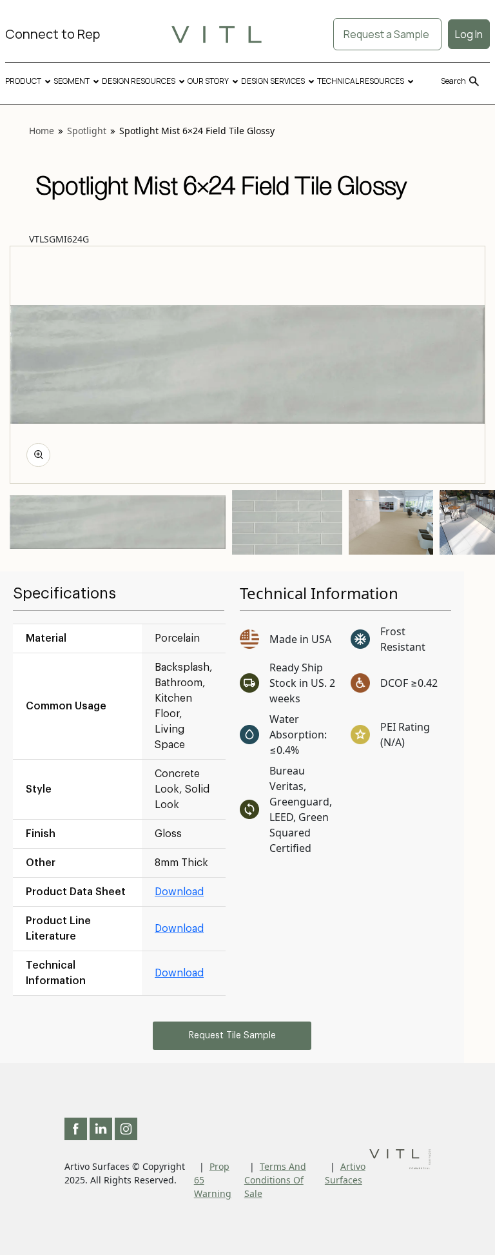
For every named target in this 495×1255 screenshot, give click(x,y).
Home (41, 130)
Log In (469, 34)
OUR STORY (208, 80)
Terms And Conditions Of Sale (275, 1180)
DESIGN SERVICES (273, 80)
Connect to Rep (52, 34)
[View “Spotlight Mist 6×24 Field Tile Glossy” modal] (38, 455)
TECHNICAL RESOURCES (360, 80)
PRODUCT (23, 80)
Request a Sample (387, 34)
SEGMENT (71, 80)
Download (179, 892)
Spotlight (86, 130)
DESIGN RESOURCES (138, 80)
